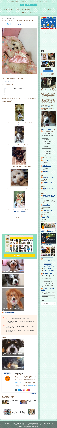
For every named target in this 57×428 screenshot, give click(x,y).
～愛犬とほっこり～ (48, 182)
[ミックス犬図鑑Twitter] (46, 244)
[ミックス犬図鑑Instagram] (47, 257)
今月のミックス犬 (45, 139)
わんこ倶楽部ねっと (48, 263)
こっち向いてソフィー (48, 177)
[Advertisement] (10, 225)
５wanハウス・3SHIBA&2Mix (46, 216)
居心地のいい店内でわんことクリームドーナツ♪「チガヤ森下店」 (48, 201)
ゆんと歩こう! (46, 205)
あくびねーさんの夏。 (46, 192)
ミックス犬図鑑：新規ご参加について (19, 423)
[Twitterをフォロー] (19, 390)
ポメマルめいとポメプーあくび (47, 188)
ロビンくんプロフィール (18, 168)
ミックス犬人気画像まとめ (47, 149)
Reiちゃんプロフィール (8, 81)
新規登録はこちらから (19, 255)
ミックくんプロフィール (18, 189)
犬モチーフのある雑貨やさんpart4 (47, 279)
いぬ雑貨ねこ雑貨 (47, 273)
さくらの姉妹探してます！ (47, 162)
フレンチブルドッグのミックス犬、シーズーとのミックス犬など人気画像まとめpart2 (20, 331)
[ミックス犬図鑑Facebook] (47, 231)
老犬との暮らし (45, 168)
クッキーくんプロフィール (48, 129)
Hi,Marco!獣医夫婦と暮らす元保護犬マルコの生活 (48, 197)
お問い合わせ (23, 424)
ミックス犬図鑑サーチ (19, 382)
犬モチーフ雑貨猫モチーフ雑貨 (49, 269)
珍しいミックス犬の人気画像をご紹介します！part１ (18, 318)
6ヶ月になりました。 (46, 207)
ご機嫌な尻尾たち (47, 210)
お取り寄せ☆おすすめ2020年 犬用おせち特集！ (48, 295)
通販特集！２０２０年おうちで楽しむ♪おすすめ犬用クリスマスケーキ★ (48, 299)
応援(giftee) (17, 424)
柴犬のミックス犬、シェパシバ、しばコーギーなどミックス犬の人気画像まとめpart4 (20, 327)
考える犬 (43, 173)
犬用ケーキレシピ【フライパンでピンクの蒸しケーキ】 (48, 292)
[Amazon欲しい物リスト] (27, 390)
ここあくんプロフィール (18, 124)
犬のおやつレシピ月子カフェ (48, 267)
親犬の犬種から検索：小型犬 (47, 133)
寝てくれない (44, 219)
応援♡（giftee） (7, 373)
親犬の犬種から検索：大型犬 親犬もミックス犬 (48, 137)
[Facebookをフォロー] (21, 390)
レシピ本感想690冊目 (48, 265)
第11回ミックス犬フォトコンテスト (48, 144)
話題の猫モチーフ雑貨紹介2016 (48, 281)
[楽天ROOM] (29, 390)
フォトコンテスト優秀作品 (47, 141)
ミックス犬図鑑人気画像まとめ (10, 313)
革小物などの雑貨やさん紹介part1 (47, 286)
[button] (54, 303)
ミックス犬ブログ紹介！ (46, 148)
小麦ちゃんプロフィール (18, 146)
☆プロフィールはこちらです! (48, 106)
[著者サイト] (16, 390)
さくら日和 (45, 160)
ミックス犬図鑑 (19, 373)
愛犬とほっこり (47, 166)
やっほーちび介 (47, 171)
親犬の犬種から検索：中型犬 (47, 135)
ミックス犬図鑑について (46, 153)
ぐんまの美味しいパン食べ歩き (49, 261)
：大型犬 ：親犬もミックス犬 (48, 423)
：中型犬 (40, 423)
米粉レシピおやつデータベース (49, 271)
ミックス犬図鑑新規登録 (46, 151)
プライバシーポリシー (38, 424)
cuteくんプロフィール (19, 211)
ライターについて (45, 155)
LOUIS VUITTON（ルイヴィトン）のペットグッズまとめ (48, 276)
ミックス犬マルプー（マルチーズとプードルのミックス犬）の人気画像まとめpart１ (20, 322)
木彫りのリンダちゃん (46, 212)
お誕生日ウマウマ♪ (46, 179)
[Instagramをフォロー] (24, 390)
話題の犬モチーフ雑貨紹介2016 (48, 283)
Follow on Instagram (48, 71)
